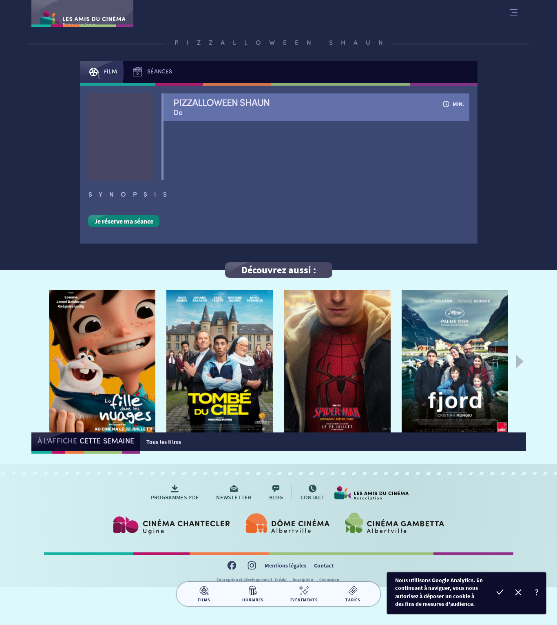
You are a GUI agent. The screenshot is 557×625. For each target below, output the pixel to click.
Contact (324, 565)
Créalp (281, 579)
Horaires (252, 600)
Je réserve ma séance (123, 221)
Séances (159, 71)
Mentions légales (285, 565)
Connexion (329, 579)
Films (204, 600)
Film (110, 71)
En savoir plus (537, 593)
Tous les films (163, 441)
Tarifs (352, 600)
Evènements (304, 600)
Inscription (303, 579)
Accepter (500, 593)
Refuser (518, 593)
